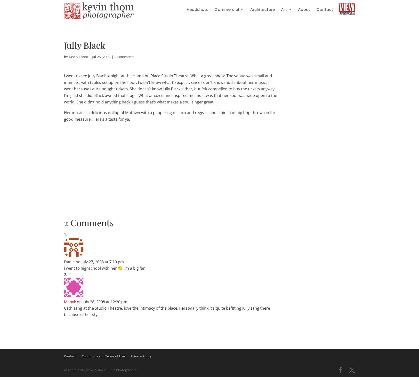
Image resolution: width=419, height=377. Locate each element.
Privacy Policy (141, 356)
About (304, 10)
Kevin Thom (78, 57)
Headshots (197, 10)
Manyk (70, 302)
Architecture (262, 10)
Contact (324, 10)
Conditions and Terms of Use (103, 356)
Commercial (227, 10)
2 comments (124, 57)
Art (284, 10)
